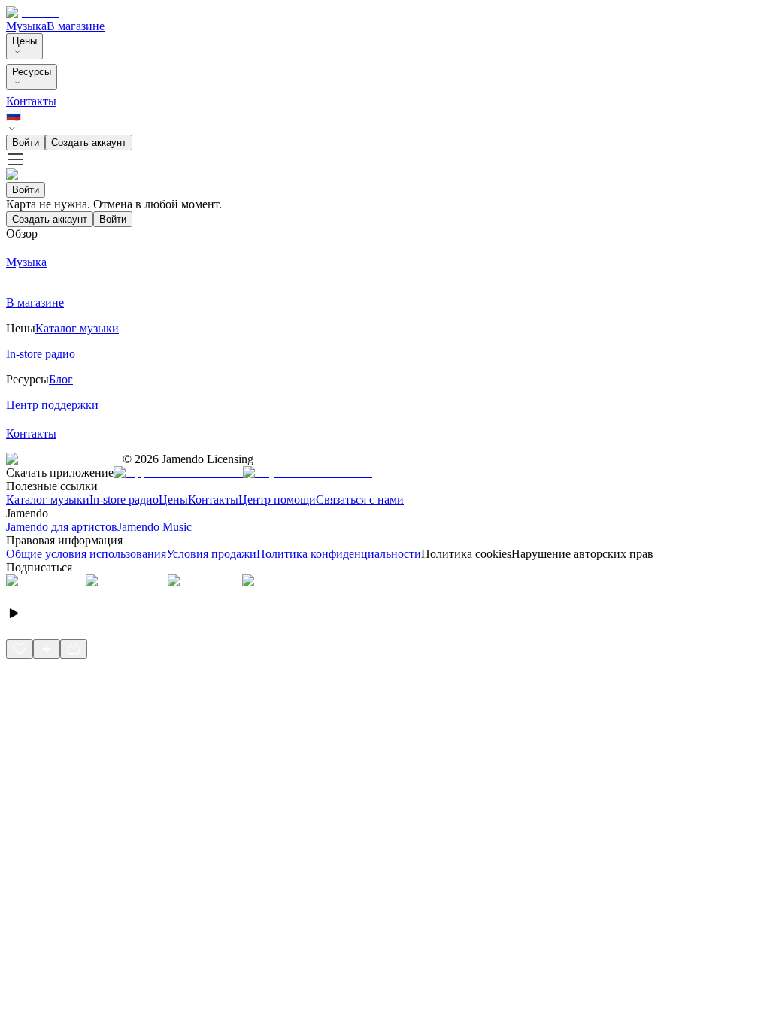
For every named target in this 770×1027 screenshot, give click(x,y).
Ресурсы (31, 71)
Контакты (31, 101)
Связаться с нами (360, 499)
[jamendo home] (32, 12)
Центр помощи (277, 499)
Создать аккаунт (88, 142)
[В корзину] (73, 649)
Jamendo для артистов (61, 526)
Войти (25, 142)
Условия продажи (211, 553)
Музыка (26, 26)
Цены (24, 41)
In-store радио (124, 499)
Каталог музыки (47, 499)
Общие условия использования (86, 553)
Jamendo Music (154, 526)
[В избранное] (19, 649)
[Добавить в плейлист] (46, 649)
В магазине (76, 26)
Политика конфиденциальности (338, 553)
